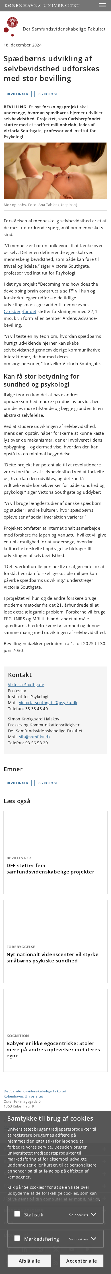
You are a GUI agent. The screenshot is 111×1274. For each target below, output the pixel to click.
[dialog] (55, 1192)
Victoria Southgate (26, 684)
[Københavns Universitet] (11, 26)
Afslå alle (29, 1261)
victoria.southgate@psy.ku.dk (48, 702)
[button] (102, 5)
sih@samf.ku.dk (34, 736)
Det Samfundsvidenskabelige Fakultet (35, 1091)
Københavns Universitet (23, 1096)
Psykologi (47, 94)
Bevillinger (17, 94)
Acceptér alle (81, 1261)
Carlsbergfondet (20, 311)
